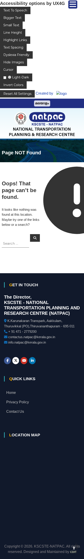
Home (11, 393)
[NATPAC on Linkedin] (32, 360)
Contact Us (15, 411)
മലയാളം (42, 103)
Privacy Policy (17, 402)
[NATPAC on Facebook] (7, 360)
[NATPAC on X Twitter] (15, 360)
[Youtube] (24, 360)
